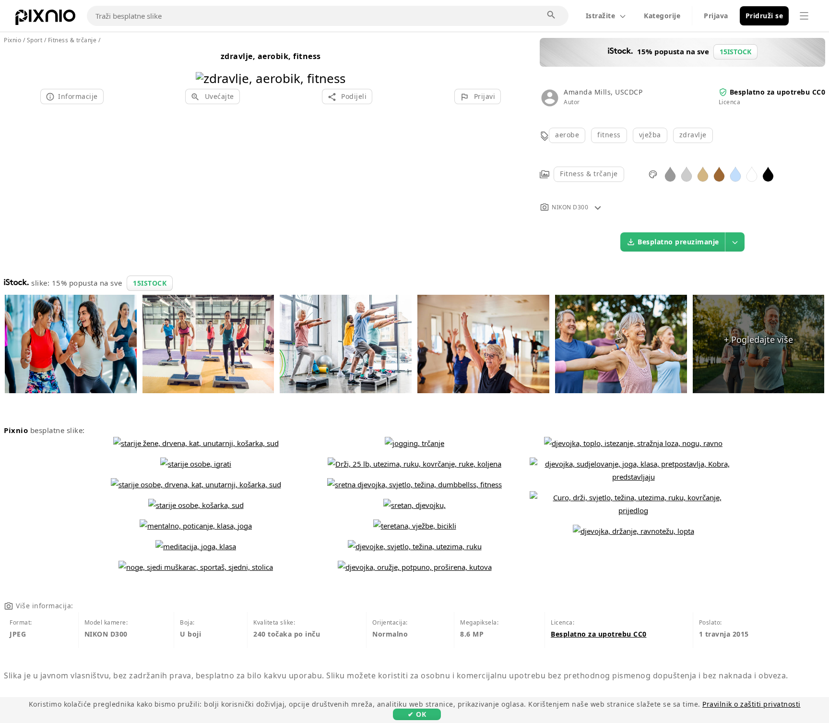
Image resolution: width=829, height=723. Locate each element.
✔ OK (417, 714)
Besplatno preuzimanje (678, 241)
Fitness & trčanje (589, 173)
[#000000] (768, 173)
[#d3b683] (703, 173)
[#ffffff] (752, 173)
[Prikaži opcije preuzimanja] (735, 242)
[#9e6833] (719, 173)
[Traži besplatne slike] (551, 15)
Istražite (601, 15)
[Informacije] (598, 207)
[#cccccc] (686, 173)
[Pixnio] (45, 19)
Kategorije (662, 15)
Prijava (716, 15)
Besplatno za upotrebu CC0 (778, 91)
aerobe (567, 134)
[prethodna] (206, 66)
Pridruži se (764, 15)
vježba (650, 134)
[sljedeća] (334, 66)
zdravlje (693, 134)
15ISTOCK (149, 283)
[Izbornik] (804, 15)
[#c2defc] (735, 173)
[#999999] (670, 173)
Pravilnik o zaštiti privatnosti (751, 704)
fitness (609, 134)
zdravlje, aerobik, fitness (271, 56)
